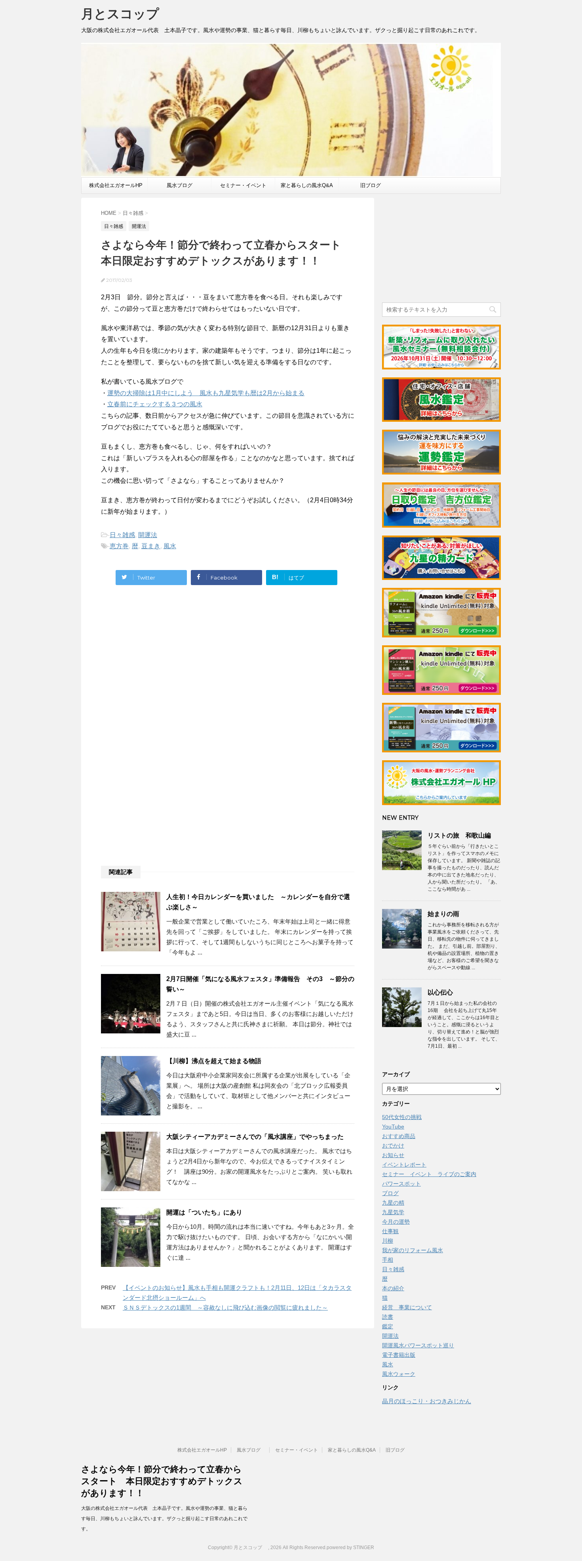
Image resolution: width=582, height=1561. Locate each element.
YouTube (393, 1126)
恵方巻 (119, 546)
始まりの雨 (443, 914)
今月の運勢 (396, 1222)
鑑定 (387, 1326)
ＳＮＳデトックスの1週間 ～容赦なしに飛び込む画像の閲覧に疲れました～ (225, 1307)
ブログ (390, 1193)
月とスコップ (126, 13)
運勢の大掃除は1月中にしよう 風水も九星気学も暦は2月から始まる (205, 393)
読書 (387, 1317)
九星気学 (393, 1212)
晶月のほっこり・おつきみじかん (426, 1401)
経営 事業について (407, 1307)
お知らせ (393, 1155)
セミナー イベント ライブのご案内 (429, 1174)
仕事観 (390, 1231)
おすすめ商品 (398, 1136)
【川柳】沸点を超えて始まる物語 (213, 1061)
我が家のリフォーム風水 (412, 1250)
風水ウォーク (398, 1374)
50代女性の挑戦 (402, 1117)
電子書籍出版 (398, 1355)
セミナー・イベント (243, 185)
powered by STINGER (350, 1547)
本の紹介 (393, 1288)
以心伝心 (440, 992)
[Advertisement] (167, 670)
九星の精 (393, 1202)
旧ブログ (370, 185)
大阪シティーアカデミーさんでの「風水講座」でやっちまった (255, 1136)
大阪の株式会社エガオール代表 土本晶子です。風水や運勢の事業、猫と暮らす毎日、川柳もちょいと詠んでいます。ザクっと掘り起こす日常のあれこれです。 (164, 1519)
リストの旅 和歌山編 (459, 835)
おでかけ (393, 1145)
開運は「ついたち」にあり (204, 1212)
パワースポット (401, 1183)
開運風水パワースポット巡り (418, 1345)
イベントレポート (404, 1164)
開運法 (147, 535)
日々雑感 (122, 535)
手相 (387, 1260)
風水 (170, 546)
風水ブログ (182, 185)
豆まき (150, 546)
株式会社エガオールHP (116, 185)
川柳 (387, 1241)
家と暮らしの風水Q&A (307, 185)
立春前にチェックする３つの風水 (154, 404)
